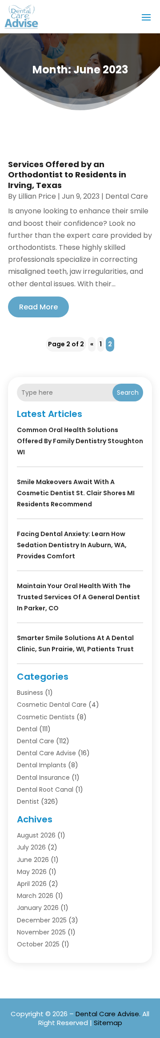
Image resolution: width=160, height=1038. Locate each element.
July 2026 (31, 847)
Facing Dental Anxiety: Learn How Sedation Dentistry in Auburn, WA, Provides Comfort (72, 545)
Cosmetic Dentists (46, 717)
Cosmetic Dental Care (52, 704)
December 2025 (42, 920)
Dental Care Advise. (108, 1013)
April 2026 (32, 883)
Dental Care (126, 196)
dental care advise (46, 753)
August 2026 (36, 835)
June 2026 (33, 859)
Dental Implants (41, 765)
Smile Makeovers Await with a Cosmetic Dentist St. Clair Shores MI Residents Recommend (76, 493)
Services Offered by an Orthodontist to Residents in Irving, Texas (67, 175)
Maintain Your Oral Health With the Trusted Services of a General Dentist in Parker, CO (78, 597)
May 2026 (32, 871)
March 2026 (35, 895)
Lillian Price (37, 196)
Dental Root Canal (45, 789)
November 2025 (41, 932)
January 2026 (38, 907)
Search (128, 392)
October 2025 (38, 944)
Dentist (28, 801)
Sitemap (108, 1022)
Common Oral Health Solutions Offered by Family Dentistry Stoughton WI (80, 441)
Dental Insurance (43, 777)
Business (30, 692)
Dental (27, 729)
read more (38, 307)
